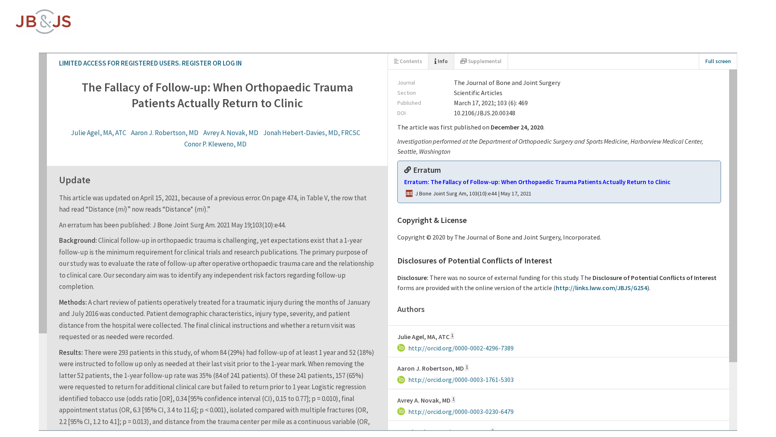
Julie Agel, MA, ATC (235, 80)
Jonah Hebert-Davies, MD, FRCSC (448, 80)
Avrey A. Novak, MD (367, 80)
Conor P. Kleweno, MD (533, 80)
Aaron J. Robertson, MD (301, 80)
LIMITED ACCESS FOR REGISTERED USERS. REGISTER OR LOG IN (103, 16)
